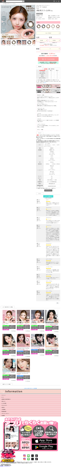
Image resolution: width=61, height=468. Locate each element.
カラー (38, 22)
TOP (3, 3)
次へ (57, 303)
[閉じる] (14, 447)
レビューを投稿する (48, 196)
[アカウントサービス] (58, 1)
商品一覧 (6, 3)
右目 (50, 37)
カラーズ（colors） (12, 3)
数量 (37, 49)
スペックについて (48, 190)
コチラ (45, 82)
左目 (37, 37)
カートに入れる (49, 59)
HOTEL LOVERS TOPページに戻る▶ (30, 388)
